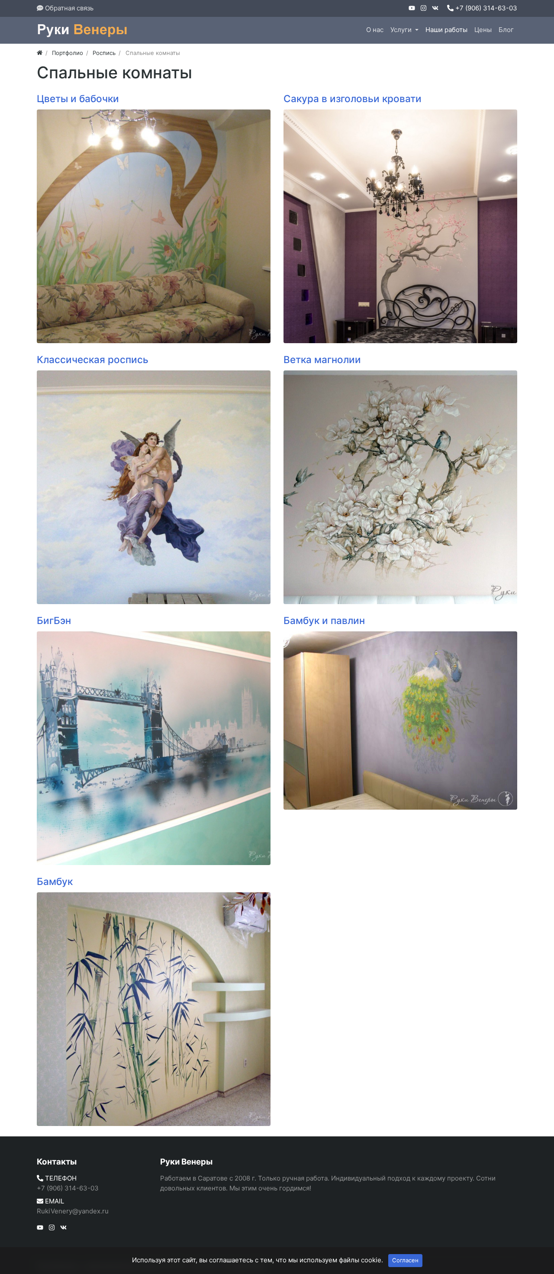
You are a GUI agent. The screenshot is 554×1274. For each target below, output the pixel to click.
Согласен (405, 1260)
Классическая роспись (92, 359)
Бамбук (55, 881)
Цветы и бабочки (78, 98)
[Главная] (39, 52)
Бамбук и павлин (324, 620)
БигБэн (54, 620)
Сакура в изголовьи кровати (352, 98)
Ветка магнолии (322, 359)
